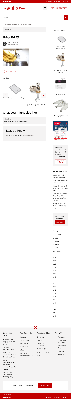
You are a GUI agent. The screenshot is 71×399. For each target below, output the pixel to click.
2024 (54, 261)
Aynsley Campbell (13, 42)
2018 (54, 280)
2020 (54, 274)
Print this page (11, 71)
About (22, 350)
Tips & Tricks (24, 340)
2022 (54, 267)
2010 (54, 306)
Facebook (61, 337)
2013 (54, 296)
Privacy (39, 340)
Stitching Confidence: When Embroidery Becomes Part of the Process (9, 364)
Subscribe (59, 222)
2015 (54, 290)
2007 (54, 316)
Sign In (39, 355)
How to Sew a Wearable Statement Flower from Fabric (60, 188)
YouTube (61, 354)
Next (43, 95)
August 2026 (57, 235)
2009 (54, 309)
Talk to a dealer (60, 161)
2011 (54, 303)
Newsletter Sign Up (43, 352)
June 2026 (56, 241)
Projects (23, 337)
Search (66, 17)
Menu (45, 8)
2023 (54, 264)
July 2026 (56, 238)
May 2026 (56, 244)
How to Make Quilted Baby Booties (17, 24)
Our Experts (24, 347)
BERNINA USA (41, 349)
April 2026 (56, 248)
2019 (54, 277)
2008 (54, 313)
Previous (8, 29)
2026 (54, 254)
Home (4, 24)
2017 (54, 284)
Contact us (40, 337)
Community (24, 343)
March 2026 (57, 251)
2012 (54, 300)
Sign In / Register (59, 8)
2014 (54, 293)
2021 (54, 270)
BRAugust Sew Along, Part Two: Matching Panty (60, 206)
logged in (18, 136)
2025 (54, 258)
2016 (54, 287)
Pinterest (61, 351)
